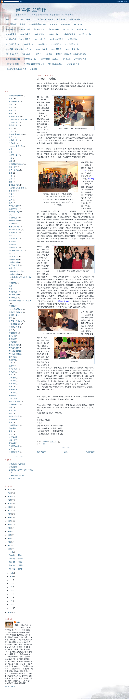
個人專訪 (12, 357)
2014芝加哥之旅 (40, 39)
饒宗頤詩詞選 (14, 452)
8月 (11, 583)
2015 (9, 528)
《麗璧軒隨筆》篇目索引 (22, 19)
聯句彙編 (12, 428)
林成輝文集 (13, 333)
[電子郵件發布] (59, 442)
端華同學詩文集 (30, 59)
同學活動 (12, 283)
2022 (9, 503)
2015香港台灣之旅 (56, 39)
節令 (10, 173)
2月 (11, 604)
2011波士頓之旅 (85, 34)
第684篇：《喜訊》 (16, 562)
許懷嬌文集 (13, 140)
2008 (9, 612)
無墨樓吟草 (61, 19)
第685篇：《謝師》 (16, 558)
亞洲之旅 (12, 392)
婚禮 (10, 407)
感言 (10, 98)
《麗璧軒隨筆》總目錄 (44, 19)
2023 (9, 500)
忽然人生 (12, 410)
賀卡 (10, 318)
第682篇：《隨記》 (16, 569)
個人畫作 (12, 395)
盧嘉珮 (11, 366)
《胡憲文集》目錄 (72, 64)
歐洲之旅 (12, 336)
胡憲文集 (12, 268)
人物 (10, 149)
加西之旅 (12, 380)
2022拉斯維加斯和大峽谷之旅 (20, 277)
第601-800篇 (10, 29)
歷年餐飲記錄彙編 (55, 64)
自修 (10, 131)
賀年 (10, 386)
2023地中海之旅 (41, 49)
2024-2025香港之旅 (72, 49)
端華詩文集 (13, 247)
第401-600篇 (78, 24)
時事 (10, 152)
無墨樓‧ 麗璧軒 (31, 9)
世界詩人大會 (14, 327)
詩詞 (10, 104)
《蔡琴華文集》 (15, 324)
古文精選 (33, 69)
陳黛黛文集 (13, 232)
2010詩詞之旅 (53, 34)
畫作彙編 (12, 360)
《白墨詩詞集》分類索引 (15, 24)
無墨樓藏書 (13, 419)
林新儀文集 (13, 217)
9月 (11, 580)
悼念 (10, 161)
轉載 (10, 194)
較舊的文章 (90, 452)
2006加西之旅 (68, 29)
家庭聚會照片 (14, 265)
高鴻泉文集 (13, 238)
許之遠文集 (13, 467)
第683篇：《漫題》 (16, 565)
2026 (9, 489)
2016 (9, 524)
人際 (10, 179)
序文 (10, 235)
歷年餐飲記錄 (14, 226)
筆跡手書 (12, 167)
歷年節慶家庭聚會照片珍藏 (34, 64)
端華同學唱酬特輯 (13, 59)
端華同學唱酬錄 (15, 95)
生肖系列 (37, 54)
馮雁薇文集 (13, 389)
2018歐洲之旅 (28, 44)
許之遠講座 (13, 437)
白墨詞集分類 (74, 19)
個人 (10, 113)
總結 (10, 214)
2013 (9, 535)
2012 (9, 538)
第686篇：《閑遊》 (16, 555)
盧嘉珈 (11, 223)
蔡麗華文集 (13, 125)
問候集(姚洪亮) (14, 401)
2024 (9, 496)
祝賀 (10, 158)
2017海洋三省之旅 (13, 44)
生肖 (10, 203)
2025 (9, 493)
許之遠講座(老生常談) (17, 464)
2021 (9, 507)
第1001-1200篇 (39, 29)
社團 (10, 286)
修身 (10, 197)
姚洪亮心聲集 (14, 404)
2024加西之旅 (56, 49)
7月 (11, 587)
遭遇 (10, 288)
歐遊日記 (12, 339)
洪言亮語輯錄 (14, 416)
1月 (11, 608)
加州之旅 (12, 377)
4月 (11, 597)
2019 (9, 514)
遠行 (10, 330)
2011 (9, 542)
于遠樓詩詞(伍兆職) (16, 475)
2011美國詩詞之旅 (68, 34)
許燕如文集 (13, 368)
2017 (9, 521)
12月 (11, 552)
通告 (10, 449)
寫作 (10, 182)
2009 (9, 549)
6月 (11, 590)
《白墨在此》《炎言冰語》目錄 (74, 59)
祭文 (10, 422)
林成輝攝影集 (14, 101)
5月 (11, 594)
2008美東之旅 (82, 29)
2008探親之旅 (11, 34)
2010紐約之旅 (25, 34)
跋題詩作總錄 (14, 446)
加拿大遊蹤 (26, 54)
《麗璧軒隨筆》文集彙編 (49, 59)
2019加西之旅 (42, 44)
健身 (10, 374)
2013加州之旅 (25, 39)
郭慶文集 (12, 372)
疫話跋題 (12, 306)
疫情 (10, 200)
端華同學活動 (14, 425)
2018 (9, 517)
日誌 (43, 444)
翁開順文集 (13, 315)
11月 (11, 573)
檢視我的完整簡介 (10, 687)
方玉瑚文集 (13, 297)
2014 (9, 531)
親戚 (10, 434)
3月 (11, 601)
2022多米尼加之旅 (72, 44)
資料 (10, 128)
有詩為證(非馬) (14, 478)
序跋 (10, 363)
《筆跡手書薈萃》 (13, 64)
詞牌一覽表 (13, 440)
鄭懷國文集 (13, 292)
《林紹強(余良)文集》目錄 (16, 69)
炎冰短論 (12, 244)
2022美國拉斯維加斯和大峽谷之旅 (19, 49)
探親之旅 (12, 383)
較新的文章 (41, 452)
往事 (10, 176)
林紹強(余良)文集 (15, 134)
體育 (10, 253)
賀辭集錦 (12, 443)
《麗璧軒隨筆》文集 (16, 188)
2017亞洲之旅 (72, 39)
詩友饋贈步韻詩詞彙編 (37, 24)
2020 (9, 510)
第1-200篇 (53, 24)
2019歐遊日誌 (56, 44)
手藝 (10, 413)
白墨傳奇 (48, 54)
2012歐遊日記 (11, 39)
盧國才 (18, 622)
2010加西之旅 (39, 34)
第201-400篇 (65, 24)
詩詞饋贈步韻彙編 (16, 164)
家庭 (10, 137)
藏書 (10, 431)
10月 (11, 576)
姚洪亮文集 (13, 155)
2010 (9, 545)
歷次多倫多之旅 (12, 54)
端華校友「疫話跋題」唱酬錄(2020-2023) (71, 54)
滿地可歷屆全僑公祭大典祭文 (20, 300)
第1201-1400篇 (53, 29)
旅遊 (10, 110)
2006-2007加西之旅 (16, 271)
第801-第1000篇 (24, 29)
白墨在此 (12, 143)
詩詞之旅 (12, 342)
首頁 (8, 19)
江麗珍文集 (13, 122)
